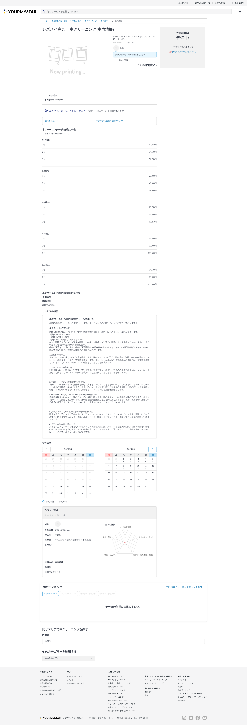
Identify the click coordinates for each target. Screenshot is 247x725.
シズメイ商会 (53, 29)
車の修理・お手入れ (152, 688)
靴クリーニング (184, 690)
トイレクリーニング (116, 697)
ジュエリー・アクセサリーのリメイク (192, 697)
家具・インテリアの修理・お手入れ (158, 676)
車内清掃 (148, 692)
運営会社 (142, 718)
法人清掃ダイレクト (75, 684)
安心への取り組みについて (184, 52)
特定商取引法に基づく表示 (127, 718)
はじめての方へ (184, 3)
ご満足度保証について (48, 680)
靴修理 (180, 687)
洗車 (146, 695)
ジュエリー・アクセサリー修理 (190, 694)
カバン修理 (182, 680)
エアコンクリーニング (116, 680)
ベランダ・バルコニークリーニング (122, 704)
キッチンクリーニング (116, 690)
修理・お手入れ (184, 676)
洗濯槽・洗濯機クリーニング (119, 683)
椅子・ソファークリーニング (156, 680)
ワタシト (70, 680)
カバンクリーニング (185, 683)
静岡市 (48, 641)
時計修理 (181, 700)
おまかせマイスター (74, 676)
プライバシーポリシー (106, 718)
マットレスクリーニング (154, 683)
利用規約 (92, 718)
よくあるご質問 (238, 3)
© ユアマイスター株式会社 (73, 718)
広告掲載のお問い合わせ (49, 690)
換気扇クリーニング (116, 687)
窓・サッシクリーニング (117, 700)
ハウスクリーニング (116, 676)
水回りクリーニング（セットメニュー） (123, 707)
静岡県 (45, 635)
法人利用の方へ (46, 683)
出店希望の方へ (221, 3)
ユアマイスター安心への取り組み (66, 111)
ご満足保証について (202, 3)
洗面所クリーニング (116, 694)
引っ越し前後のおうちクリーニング (122, 711)
